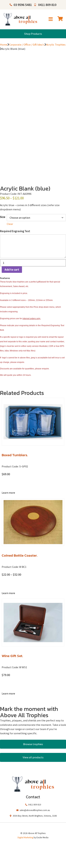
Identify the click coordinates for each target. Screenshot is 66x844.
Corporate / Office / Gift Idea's (27, 44)
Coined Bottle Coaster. (20, 555)
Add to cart (12, 269)
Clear (10, 224)
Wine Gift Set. (12, 655)
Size (2, 217)
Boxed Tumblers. (15, 455)
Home (3, 44)
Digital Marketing (25, 837)
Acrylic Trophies (55, 44)
